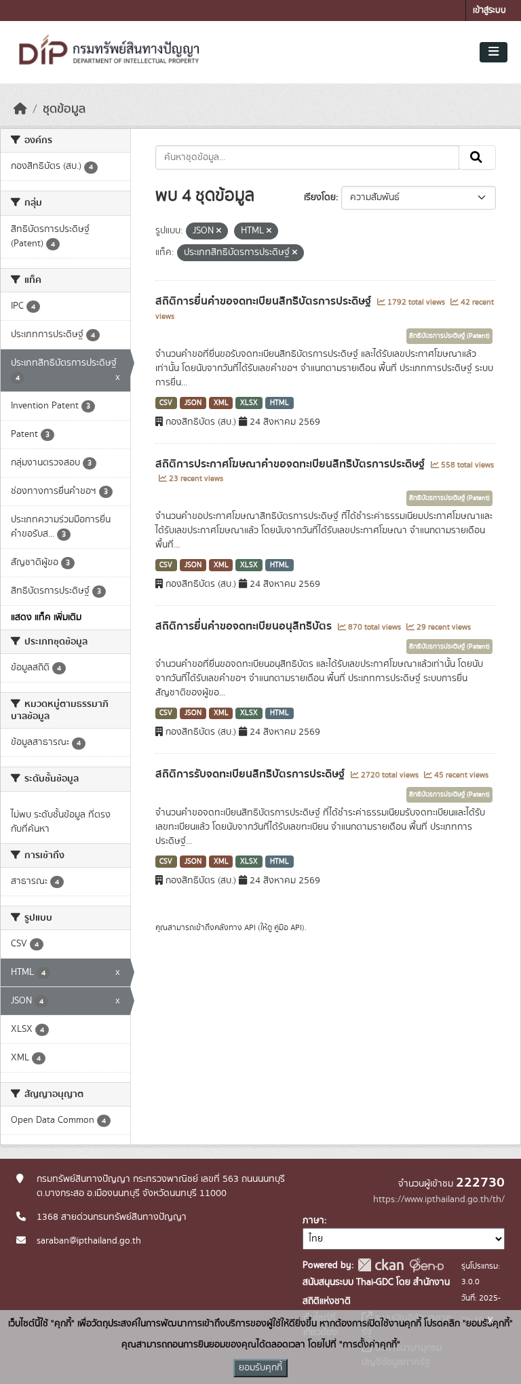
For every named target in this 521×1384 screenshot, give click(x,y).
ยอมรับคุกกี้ (260, 1368)
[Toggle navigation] (493, 52)
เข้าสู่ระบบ (489, 10)
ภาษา (313, 1220)
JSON (193, 403)
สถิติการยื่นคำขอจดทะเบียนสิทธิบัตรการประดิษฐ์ (264, 301)
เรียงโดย (320, 197)
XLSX (249, 403)
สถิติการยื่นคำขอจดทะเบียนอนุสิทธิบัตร (244, 626)
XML (221, 403)
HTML (279, 403)
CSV (165, 403)
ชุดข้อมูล (64, 109)
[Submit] (477, 157)
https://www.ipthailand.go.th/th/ (439, 1199)
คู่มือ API (288, 927)
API (250, 927)
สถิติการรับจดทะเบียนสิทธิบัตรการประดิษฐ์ (251, 774)
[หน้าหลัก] (20, 109)
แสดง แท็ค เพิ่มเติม (46, 617)
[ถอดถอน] (218, 231)
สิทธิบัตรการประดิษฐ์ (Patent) (449, 336)
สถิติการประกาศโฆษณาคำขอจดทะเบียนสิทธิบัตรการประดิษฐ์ (291, 464)
